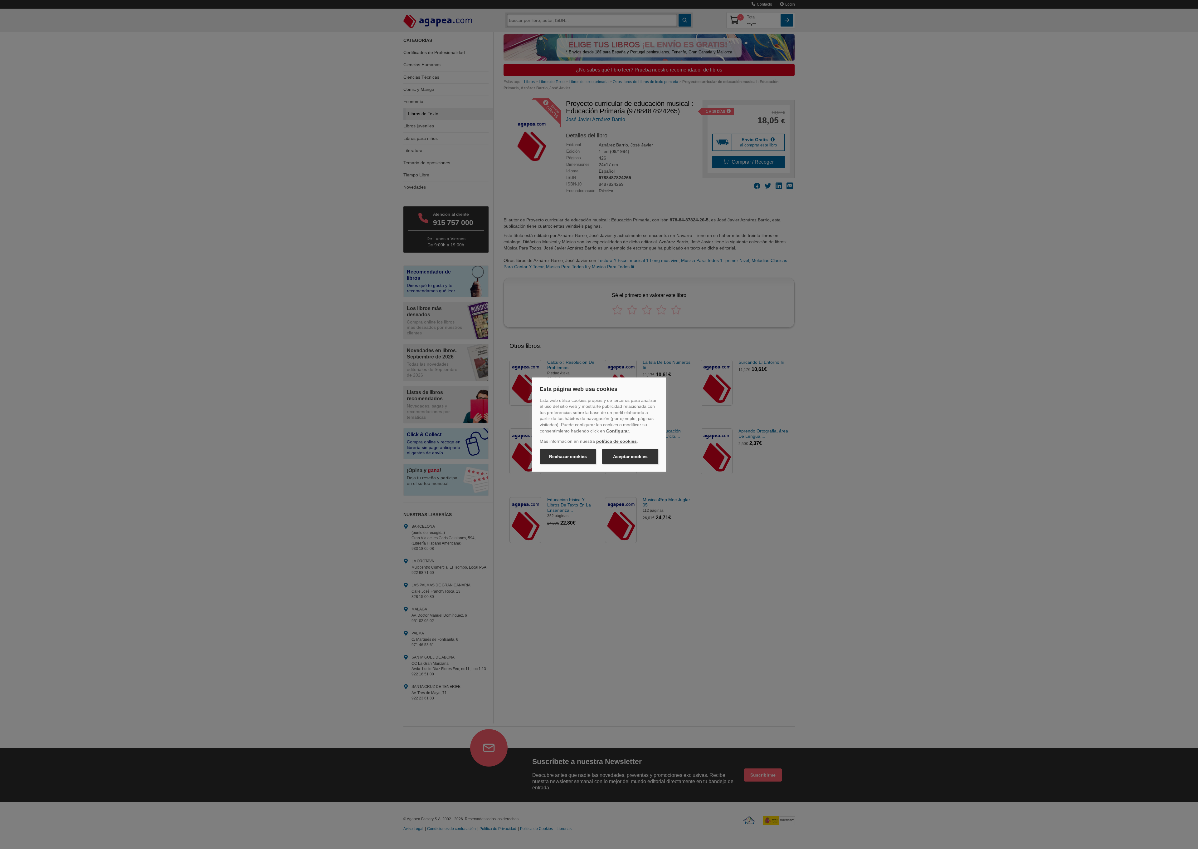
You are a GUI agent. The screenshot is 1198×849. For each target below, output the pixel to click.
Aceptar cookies (630, 456)
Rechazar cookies (568, 456)
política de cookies (616, 441)
